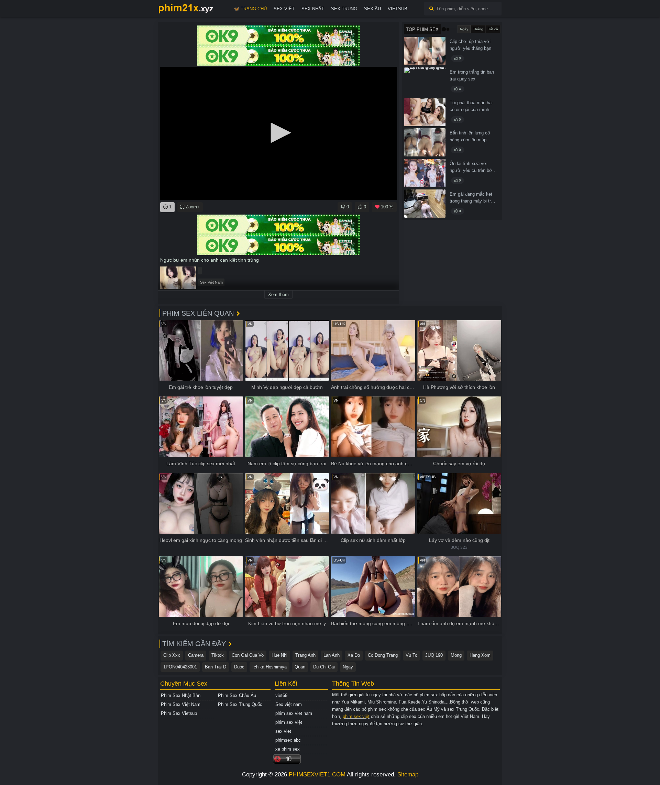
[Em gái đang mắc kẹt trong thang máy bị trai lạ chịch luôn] (425, 203)
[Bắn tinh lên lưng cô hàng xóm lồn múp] (425, 142)
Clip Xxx (171, 655)
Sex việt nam (288, 704)
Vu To (411, 655)
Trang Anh (305, 655)
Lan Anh (331, 655)
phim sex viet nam (293, 713)
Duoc (239, 666)
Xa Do (354, 655)
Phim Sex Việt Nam (180, 704)
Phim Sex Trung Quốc (240, 704)
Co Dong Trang (383, 655)
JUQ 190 (434, 655)
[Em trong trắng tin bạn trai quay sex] (425, 81)
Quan (300, 666)
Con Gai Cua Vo (248, 655)
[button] (278, 133)
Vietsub (397, 8)
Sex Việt (284, 8)
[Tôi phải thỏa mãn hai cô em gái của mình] (425, 112)
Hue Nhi (279, 655)
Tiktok (217, 655)
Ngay (348, 666)
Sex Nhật (312, 8)
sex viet (283, 731)
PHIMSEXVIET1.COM (317, 774)
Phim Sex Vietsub (179, 713)
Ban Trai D (215, 666)
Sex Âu (372, 8)
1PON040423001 (180, 666)
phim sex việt (288, 722)
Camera (196, 655)
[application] (278, 133)
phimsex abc (288, 740)
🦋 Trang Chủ (250, 8)
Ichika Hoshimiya (269, 666)
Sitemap (407, 774)
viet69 (281, 695)
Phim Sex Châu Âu (237, 695)
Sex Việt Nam (211, 282)
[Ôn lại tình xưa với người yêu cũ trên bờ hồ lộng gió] (425, 173)
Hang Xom (480, 655)
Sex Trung (344, 8)
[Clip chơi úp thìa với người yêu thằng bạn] (425, 51)
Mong (456, 655)
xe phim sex (287, 749)
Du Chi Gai (324, 666)
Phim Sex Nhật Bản (180, 695)
